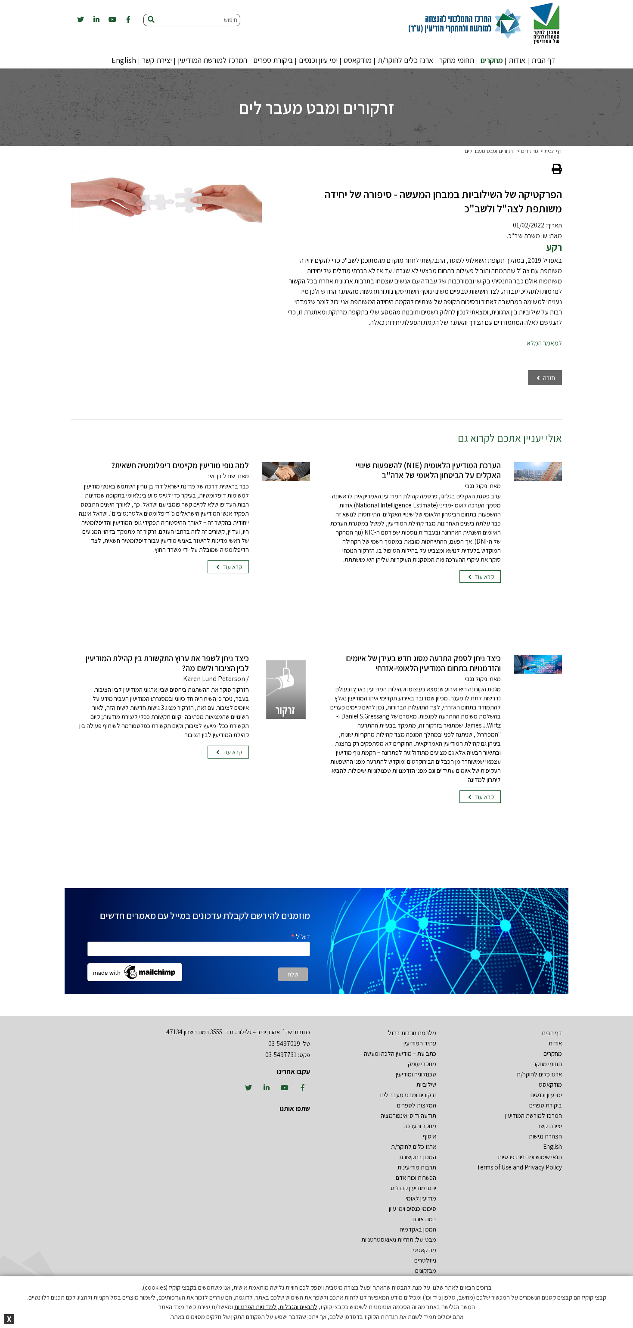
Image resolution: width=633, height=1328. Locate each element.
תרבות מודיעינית (416, 1167)
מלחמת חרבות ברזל (412, 1033)
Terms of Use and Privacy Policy (519, 1167)
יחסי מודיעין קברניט (413, 1188)
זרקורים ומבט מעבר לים (490, 151)
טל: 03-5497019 (289, 1043)
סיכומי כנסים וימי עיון (412, 1208)
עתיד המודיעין (419, 1043)
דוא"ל (300, 936)
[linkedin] (96, 19)
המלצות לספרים (416, 1105)
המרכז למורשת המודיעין (212, 60)
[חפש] (151, 20)
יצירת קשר (157, 60)
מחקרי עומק (422, 1064)
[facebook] (128, 19)
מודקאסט (358, 60)
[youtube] (112, 19)
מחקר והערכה (419, 1126)
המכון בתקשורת (417, 1157)
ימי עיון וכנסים (318, 60)
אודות (517, 60)
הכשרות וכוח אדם (416, 1177)
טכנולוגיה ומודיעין (416, 1074)
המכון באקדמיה (418, 1229)
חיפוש (230, 19)
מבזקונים (425, 1270)
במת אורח (424, 1219)
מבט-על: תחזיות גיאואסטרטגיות (398, 1239)
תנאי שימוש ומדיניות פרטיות (530, 1157)
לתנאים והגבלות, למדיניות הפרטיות (275, 1307)
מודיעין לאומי (421, 1198)
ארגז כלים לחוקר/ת (405, 60)
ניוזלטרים (425, 1260)
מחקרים (491, 60)
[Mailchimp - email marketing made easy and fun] (134, 971)
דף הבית (543, 60)
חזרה (548, 377)
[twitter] (80, 19)
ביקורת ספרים (273, 60)
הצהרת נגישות (545, 1136)
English (124, 60)
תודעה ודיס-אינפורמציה (408, 1115)
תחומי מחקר (456, 60)
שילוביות (426, 1084)
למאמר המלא (544, 343)
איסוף (429, 1136)
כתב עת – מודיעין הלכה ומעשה (400, 1053)
